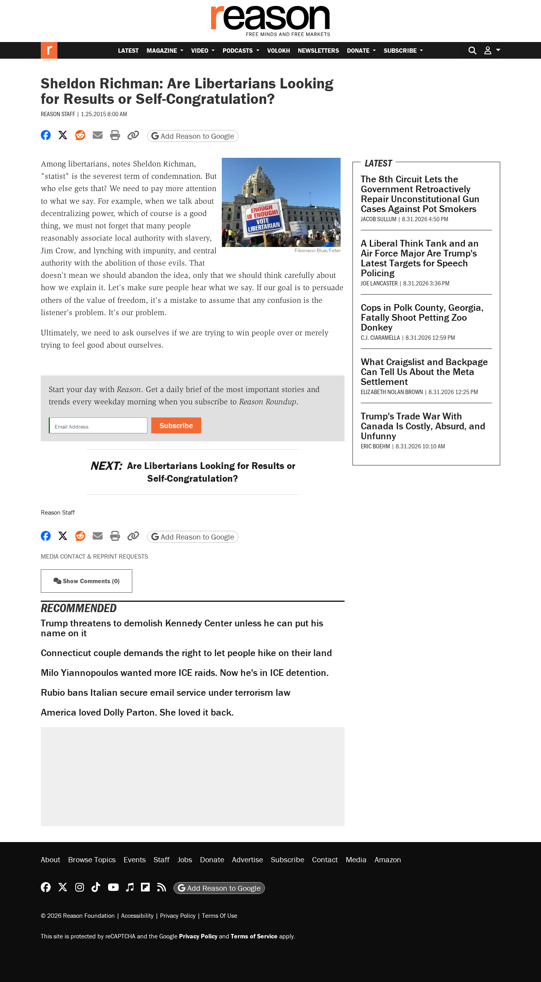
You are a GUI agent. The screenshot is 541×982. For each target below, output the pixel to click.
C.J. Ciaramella (380, 337)
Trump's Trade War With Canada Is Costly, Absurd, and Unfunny (423, 426)
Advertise (247, 859)
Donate (359, 50)
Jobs (184, 859)
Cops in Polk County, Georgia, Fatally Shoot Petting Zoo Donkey (422, 317)
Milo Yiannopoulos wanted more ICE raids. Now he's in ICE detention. (185, 672)
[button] (492, 50)
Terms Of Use (219, 915)
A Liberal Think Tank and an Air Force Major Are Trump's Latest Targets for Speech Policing (420, 258)
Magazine (163, 50)
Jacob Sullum (378, 218)
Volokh (278, 50)
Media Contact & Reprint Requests (94, 556)
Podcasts (238, 50)
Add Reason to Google (196, 136)
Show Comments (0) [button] (90, 581)
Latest (128, 50)
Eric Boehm (375, 446)
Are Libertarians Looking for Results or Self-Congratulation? (192, 471)
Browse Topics (92, 859)
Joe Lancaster (379, 283)
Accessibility (137, 915)
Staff (162, 859)
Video (200, 50)
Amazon (388, 859)
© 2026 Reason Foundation (78, 915)
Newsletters (318, 50)
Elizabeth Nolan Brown (392, 391)
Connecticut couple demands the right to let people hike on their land (186, 653)
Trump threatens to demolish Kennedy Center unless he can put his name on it (182, 628)
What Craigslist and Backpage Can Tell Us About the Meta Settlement (424, 372)
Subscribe (401, 50)
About (50, 859)
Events (135, 859)
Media (356, 859)
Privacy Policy (178, 915)
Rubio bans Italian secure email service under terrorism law (165, 692)
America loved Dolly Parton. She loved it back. (137, 712)
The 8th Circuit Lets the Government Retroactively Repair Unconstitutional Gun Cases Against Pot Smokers (420, 194)
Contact (325, 859)
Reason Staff (58, 113)
